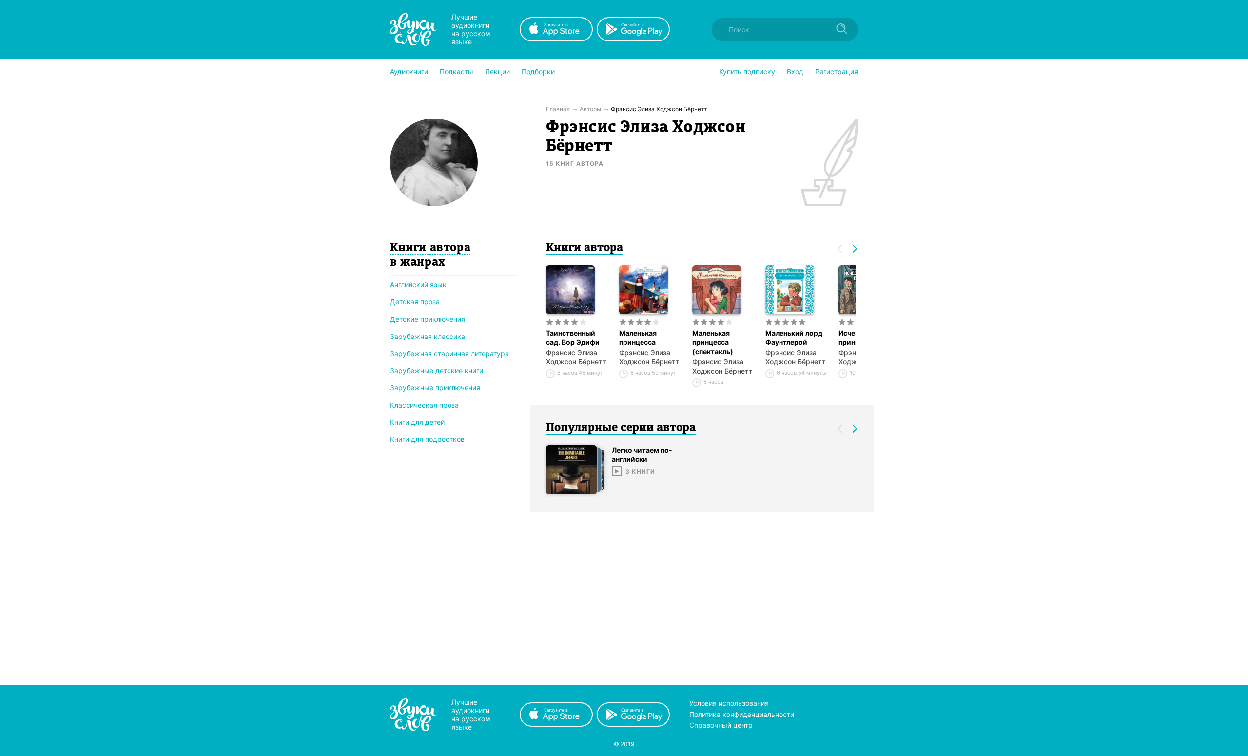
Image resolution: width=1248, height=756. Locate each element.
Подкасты (456, 71)
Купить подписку (747, 71)
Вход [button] (795, 71)
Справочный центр (721, 725)
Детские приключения (427, 319)
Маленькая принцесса (638, 337)
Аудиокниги (409, 71)
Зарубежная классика (427, 336)
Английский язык (418, 284)
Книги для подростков (427, 439)
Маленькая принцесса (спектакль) (712, 342)
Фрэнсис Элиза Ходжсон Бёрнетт (576, 357)
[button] (409, 71)
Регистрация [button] (836, 71)
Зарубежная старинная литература (449, 353)
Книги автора (584, 248)
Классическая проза (424, 405)
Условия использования (729, 703)
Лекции (497, 71)
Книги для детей (417, 422)
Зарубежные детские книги (436, 370)
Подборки (538, 71)
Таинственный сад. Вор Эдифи (573, 337)
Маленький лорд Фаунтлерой (793, 337)
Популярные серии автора (621, 428)
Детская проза (415, 302)
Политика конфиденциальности (741, 714)
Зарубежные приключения (435, 387)
